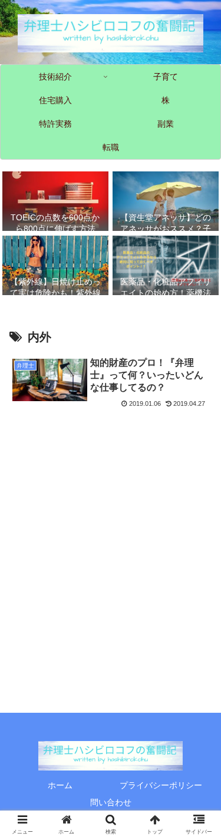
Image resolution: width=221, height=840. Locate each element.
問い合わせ (110, 802)
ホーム (60, 785)
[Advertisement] (110, 527)
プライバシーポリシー (161, 785)
